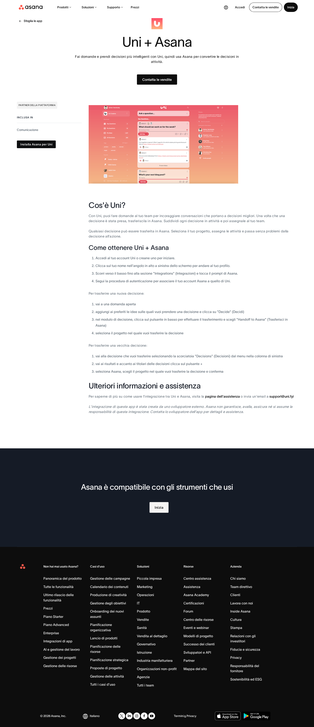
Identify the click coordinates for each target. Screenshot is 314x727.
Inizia (290, 7)
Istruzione (144, 652)
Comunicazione (27, 130)
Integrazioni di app (57, 641)
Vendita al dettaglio (152, 636)
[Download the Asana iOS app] (228, 716)
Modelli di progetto (198, 636)
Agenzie (143, 677)
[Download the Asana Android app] (256, 716)
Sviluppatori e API (197, 652)
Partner (189, 660)
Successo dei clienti (199, 644)
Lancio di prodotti (103, 638)
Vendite (143, 619)
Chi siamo (238, 578)
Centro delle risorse (198, 619)
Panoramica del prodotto (62, 578)
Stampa (236, 628)
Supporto (113, 7)
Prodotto (143, 611)
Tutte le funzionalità (58, 587)
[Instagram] (136, 716)
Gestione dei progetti (59, 657)
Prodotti (62, 7)
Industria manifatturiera (155, 660)
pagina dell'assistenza (222, 396)
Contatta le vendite (265, 7)
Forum (188, 611)
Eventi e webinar (196, 628)
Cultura (236, 619)
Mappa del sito (195, 669)
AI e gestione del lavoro (61, 649)
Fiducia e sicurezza (245, 649)
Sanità (142, 628)
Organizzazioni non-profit (157, 669)
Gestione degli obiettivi (108, 603)
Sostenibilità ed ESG (246, 679)
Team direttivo (241, 587)
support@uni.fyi (281, 396)
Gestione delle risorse (60, 666)
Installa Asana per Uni (36, 144)
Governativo (146, 644)
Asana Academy (196, 595)
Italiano (95, 716)
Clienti (235, 595)
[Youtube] (151, 716)
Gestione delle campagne (110, 578)
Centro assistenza (197, 578)
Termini (179, 716)
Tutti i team (145, 685)
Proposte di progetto (106, 668)
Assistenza (191, 587)
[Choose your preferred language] (226, 7)
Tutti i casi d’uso (102, 684)
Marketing (145, 587)
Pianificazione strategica (109, 660)
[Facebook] (144, 716)
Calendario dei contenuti (109, 587)
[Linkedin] (129, 716)
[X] (121, 716)
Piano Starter (53, 616)
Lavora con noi (241, 603)
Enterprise (51, 633)
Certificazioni (193, 603)
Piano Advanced (56, 625)
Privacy (236, 657)
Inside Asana (240, 611)
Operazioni (145, 595)
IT (138, 603)
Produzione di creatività (108, 595)
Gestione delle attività (107, 676)
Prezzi (135, 7)
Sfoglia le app (33, 21)
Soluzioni (88, 7)
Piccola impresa (149, 578)
